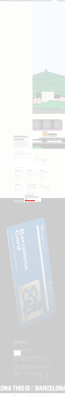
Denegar (32, 200)
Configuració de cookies (37, 200)
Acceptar (27, 200)
